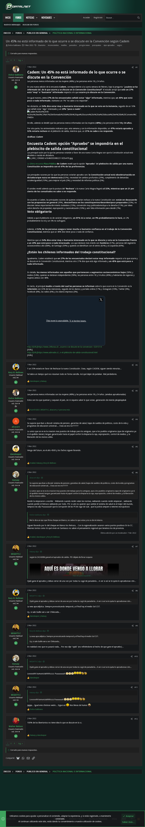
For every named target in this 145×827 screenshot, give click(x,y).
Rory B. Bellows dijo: (38, 631)
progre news (84, 45)
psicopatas (96, 45)
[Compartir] (133, 67)
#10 (136, 656)
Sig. (19, 60)
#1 (137, 67)
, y (43, 463)
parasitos (73, 45)
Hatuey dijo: (34, 552)
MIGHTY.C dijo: (36, 596)
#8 (137, 591)
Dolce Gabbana (14, 45)
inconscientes (53, 45)
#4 (137, 419)
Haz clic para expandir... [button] (82, 576)
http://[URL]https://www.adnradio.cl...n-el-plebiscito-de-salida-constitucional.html (62, 352)
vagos (119, 45)
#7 (137, 546)
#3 (137, 391)
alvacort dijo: (35, 478)
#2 (137, 365)
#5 (137, 447)
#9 (137, 626)
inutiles (64, 45)
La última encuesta (41, 164)
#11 (136, 687)
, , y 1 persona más (50, 410)
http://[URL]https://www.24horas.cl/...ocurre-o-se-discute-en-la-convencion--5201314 (64, 347)
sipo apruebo (109, 45)
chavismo (41, 45)
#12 (136, 719)
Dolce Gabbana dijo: (38, 515)
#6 (137, 473)
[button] (36, 17)
